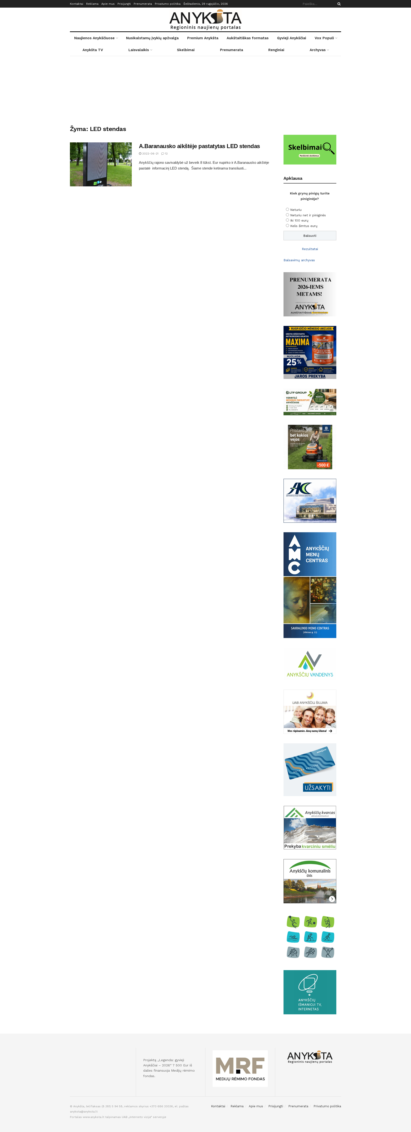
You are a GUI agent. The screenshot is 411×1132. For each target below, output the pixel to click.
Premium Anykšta (202, 38)
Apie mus (108, 3)
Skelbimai (186, 50)
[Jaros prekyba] (310, 352)
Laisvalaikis (138, 50)
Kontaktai (76, 3)
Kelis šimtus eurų (304, 226)
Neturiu (296, 210)
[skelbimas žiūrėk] (310, 149)
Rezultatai (310, 249)
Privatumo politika (168, 3)
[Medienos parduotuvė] (310, 401)
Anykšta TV (93, 50)
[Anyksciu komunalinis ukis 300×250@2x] (310, 881)
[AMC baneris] (310, 585)
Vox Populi (324, 38)
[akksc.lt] (310, 936)
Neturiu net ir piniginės (308, 215)
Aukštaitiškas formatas (248, 38)
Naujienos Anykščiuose (94, 38)
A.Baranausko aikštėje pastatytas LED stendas (199, 146)
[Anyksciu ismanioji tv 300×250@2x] (310, 992)
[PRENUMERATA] (310, 294)
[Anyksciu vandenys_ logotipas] (310, 663)
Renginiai (276, 50)
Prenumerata (143, 3)
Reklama (92, 3)
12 (166, 153)
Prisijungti (124, 3)
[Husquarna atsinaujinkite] (310, 447)
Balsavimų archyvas (299, 260)
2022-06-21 (149, 153)
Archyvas (318, 50)
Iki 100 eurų (299, 220)
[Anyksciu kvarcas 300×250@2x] (310, 827)
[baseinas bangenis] (310, 769)
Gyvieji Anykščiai (291, 38)
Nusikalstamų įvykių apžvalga (152, 38)
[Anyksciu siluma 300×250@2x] (310, 711)
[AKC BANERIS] (310, 500)
